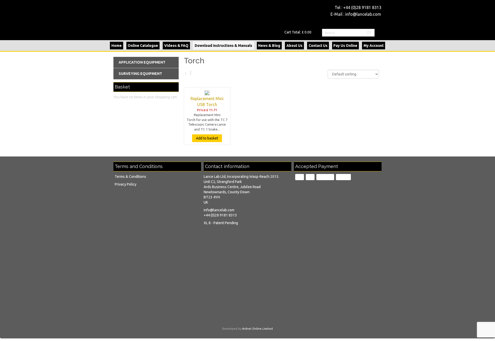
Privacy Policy (125, 184)
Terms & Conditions (130, 176)
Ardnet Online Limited (257, 328)
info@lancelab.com (363, 14)
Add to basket (207, 138)
